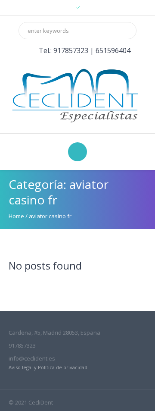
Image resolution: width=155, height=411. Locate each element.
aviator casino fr (50, 216)
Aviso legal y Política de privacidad (48, 367)
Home (16, 216)
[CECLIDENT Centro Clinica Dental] (77, 94)
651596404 (113, 50)
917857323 (70, 50)
